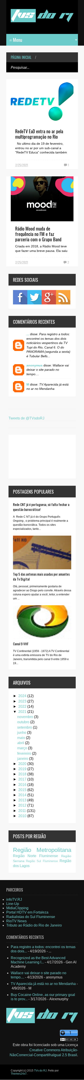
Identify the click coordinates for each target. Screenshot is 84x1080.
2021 (22, 712)
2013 (22, 800)
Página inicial (21, 57)
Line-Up (12, 904)
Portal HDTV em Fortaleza (27, 912)
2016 (22, 785)
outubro (23, 722)
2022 (22, 706)
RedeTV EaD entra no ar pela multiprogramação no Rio (39, 134)
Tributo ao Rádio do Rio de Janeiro (34, 925)
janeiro (23, 759)
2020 (22, 764)
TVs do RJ (40, 1070)
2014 (22, 795)
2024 (22, 696)
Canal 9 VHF (20, 643)
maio (21, 738)
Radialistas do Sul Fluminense (30, 917)
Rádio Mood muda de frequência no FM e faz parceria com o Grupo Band (38, 234)
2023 (22, 701)
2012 (22, 805)
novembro (25, 717)
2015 (22, 790)
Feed (63, 297)
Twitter (34, 297)
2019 (22, 769)
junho (22, 732)
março (22, 748)
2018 (22, 774)
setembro (25, 727)
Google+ (49, 297)
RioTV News (16, 921)
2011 (22, 811)
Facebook (20, 297)
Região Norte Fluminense (35, 856)
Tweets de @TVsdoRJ (26, 418)
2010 (22, 816)
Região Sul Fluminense (42, 861)
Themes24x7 (19, 1073)
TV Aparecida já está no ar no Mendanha (43, 984)
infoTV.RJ (14, 899)
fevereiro (24, 753)
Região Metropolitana (42, 850)
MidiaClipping (17, 908)
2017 (22, 779)
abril (21, 743)
